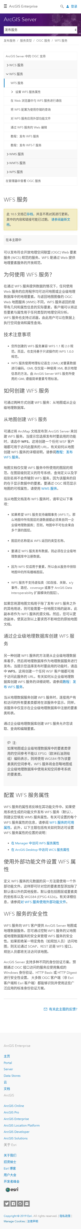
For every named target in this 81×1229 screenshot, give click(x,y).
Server (8, 1069)
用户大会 (10, 1175)
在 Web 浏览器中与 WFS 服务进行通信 (36, 100)
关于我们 (10, 1155)
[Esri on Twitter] (7, 1204)
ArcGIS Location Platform (22, 1125)
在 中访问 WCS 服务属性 (40, 850)
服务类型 (26, 40)
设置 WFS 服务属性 (28, 92)
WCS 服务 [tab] (16, 65)
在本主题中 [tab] (13, 240)
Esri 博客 (10, 1168)
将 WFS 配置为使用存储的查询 (31, 109)
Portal (8, 1063)
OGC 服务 (43, 40)
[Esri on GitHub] (20, 1204)
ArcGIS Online (14, 1106)
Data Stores (12, 1076)
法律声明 (32, 1221)
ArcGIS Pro (11, 1112)
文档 (7, 1089)
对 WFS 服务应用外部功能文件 (31, 118)
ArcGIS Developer (16, 1132)
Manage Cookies (14, 1221)
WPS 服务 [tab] (16, 172)
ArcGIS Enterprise (16, 1119)
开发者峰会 (11, 1181)
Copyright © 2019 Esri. (18, 1216)
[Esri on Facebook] (13, 1204)
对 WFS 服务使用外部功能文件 (43, 902)
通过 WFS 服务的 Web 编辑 (29, 127)
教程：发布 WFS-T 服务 (26, 145)
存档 (30, 214)
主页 (7, 1056)
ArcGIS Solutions (16, 1138)
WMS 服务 (49, 489)
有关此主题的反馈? (63, 1009)
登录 (74, 6)
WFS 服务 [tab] (16, 74)
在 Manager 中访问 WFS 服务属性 (35, 843)
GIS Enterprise (23, 6)
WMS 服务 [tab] (16, 154)
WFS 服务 (61, 40)
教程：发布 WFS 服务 (25, 136)
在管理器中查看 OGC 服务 (23, 181)
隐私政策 (65, 1216)
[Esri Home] (12, 1190)
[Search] (62, 6)
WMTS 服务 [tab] (17, 163)
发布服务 (10, 40)
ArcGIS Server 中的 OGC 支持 (26, 56)
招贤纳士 (10, 1162)
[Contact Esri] (27, 1204)
